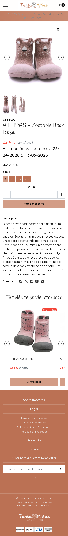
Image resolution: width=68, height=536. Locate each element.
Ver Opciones (34, 382)
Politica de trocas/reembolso (34, 427)
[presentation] (7, 57)
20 (11, 179)
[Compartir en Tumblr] (37, 281)
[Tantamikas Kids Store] (34, 5)
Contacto (34, 449)
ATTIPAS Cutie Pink (21, 358)
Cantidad (34, 187)
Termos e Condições (34, 422)
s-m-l (6, 172)
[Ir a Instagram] (35, 478)
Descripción (10, 218)
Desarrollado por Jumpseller (33, 505)
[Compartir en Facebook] (20, 281)
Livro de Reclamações (34, 418)
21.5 (19, 179)
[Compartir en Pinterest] (31, 281)
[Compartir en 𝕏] (26, 281)
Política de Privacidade (34, 431)
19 (5, 179)
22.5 (27, 179)
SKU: (6, 165)
